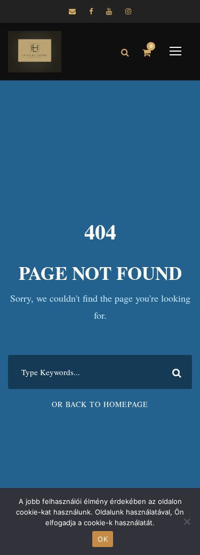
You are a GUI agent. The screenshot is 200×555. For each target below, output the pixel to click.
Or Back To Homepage (100, 404)
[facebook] (91, 11)
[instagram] (128, 11)
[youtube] (109, 11)
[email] (72, 11)
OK (103, 539)
